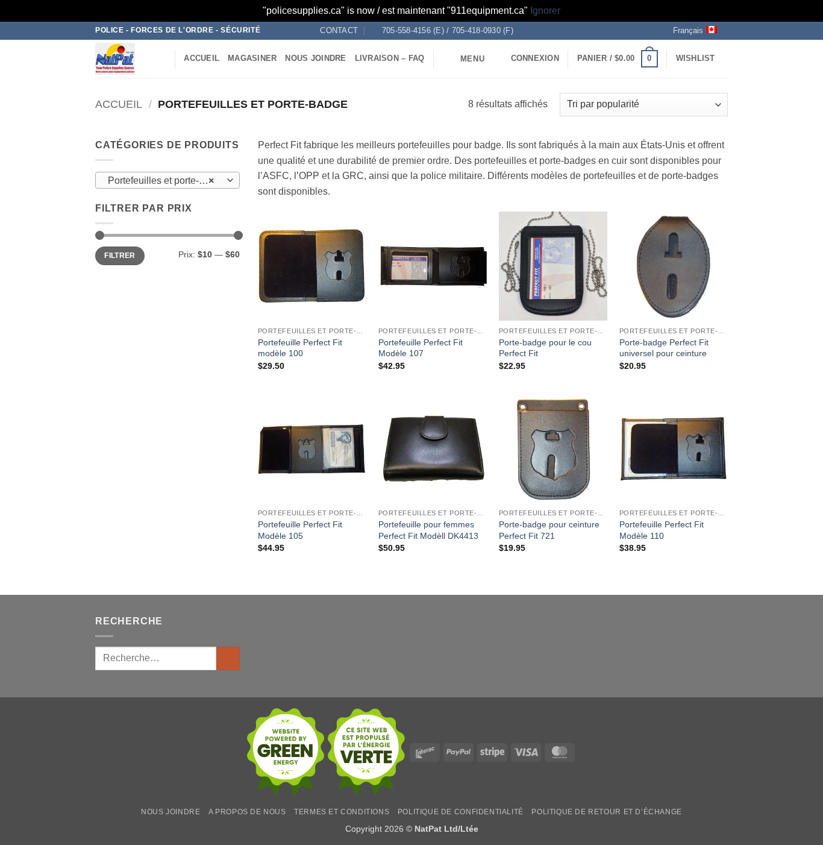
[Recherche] (161, 58)
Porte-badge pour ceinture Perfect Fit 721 (549, 530)
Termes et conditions (341, 812)
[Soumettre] (228, 658)
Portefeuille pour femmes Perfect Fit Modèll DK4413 (428, 530)
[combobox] (167, 180)
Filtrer (120, 255)
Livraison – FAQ (390, 58)
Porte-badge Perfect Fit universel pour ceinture (664, 348)
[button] (463, 59)
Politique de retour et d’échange (606, 812)
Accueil (201, 58)
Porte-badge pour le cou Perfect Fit (545, 348)
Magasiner (252, 58)
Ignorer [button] (545, 10)
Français (688, 30)
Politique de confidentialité (461, 812)
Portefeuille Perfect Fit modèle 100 (300, 348)
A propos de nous (247, 812)
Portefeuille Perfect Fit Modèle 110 (661, 530)
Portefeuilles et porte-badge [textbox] (167, 180)
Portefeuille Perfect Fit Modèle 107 (420, 348)
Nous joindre (315, 58)
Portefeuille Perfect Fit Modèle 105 (300, 530)
